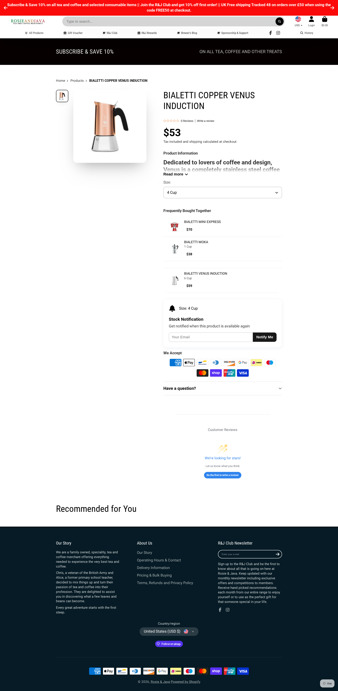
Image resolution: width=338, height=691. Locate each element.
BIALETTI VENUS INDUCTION (205, 273)
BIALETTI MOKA (196, 242)
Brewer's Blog (189, 33)
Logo (27, 21)
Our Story (144, 552)
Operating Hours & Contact (159, 560)
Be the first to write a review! (223, 475)
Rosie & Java (160, 682)
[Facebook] (270, 33)
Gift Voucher (75, 33)
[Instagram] (278, 33)
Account (311, 21)
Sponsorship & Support (234, 33)
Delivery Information (153, 567)
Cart (324, 21)
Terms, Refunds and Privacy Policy (165, 583)
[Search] (280, 21)
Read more (173, 174)
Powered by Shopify (185, 682)
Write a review (205, 121)
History (309, 33)
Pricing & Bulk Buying (154, 575)
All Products (36, 33)
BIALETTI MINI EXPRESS (202, 222)
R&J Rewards (149, 33)
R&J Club (112, 33)
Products (77, 81)
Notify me (264, 337)
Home (60, 81)
